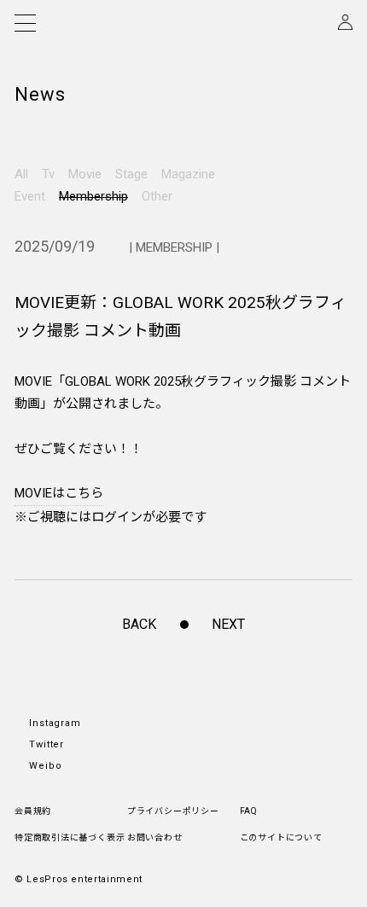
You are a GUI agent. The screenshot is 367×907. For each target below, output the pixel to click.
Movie (85, 174)
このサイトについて (281, 837)
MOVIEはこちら (59, 493)
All (21, 174)
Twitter (46, 744)
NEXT (228, 624)
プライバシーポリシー (173, 811)
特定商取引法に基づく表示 (70, 837)
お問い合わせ (155, 837)
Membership (93, 196)
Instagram (55, 723)
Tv (48, 174)
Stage (131, 174)
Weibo (45, 765)
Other (157, 196)
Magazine (188, 174)
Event (30, 196)
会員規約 (33, 811)
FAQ (249, 811)
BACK (139, 624)
